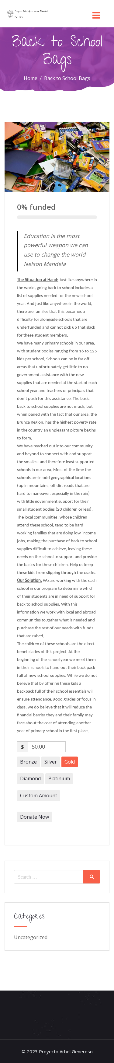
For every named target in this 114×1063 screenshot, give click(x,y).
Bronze (28, 761)
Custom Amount (38, 795)
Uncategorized (30, 937)
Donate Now (34, 816)
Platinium (59, 778)
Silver (50, 761)
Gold (69, 761)
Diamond (30, 778)
